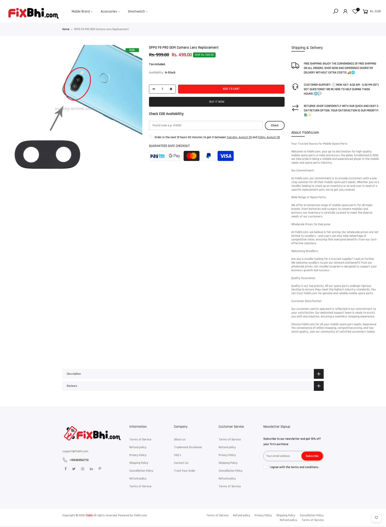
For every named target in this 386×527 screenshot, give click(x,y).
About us (180, 439)
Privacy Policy (138, 455)
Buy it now (216, 102)
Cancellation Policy (141, 471)
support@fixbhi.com (75, 451)
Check (275, 125)
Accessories (109, 11)
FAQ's (177, 455)
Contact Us (181, 463)
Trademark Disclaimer (188, 447)
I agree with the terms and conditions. (294, 467)
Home (65, 29)
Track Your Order (184, 471)
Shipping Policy (138, 463)
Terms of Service (140, 439)
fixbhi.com (140, 515)
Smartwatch (136, 11)
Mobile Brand (81, 11)
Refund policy (138, 447)
